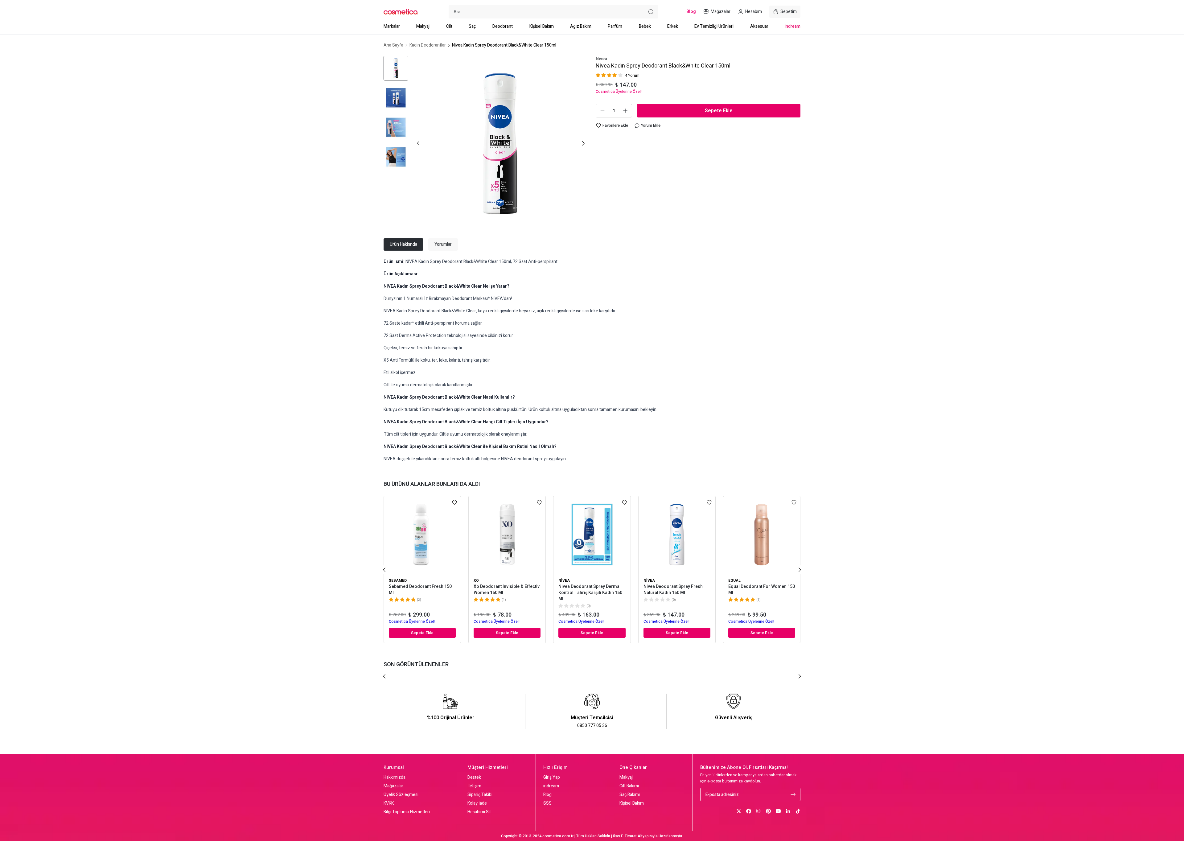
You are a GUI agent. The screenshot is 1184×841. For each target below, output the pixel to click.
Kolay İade (477, 803)
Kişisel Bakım (541, 26)
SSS (547, 803)
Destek (474, 777)
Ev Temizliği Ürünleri (714, 26)
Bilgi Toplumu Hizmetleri (407, 812)
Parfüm (615, 26)
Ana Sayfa (393, 45)
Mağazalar (393, 786)
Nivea (601, 59)
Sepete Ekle (719, 110)
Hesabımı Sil (479, 812)
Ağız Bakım (580, 26)
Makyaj (423, 26)
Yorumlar (443, 244)
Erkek (672, 26)
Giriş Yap (551, 777)
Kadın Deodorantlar (427, 45)
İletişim (474, 786)
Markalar (392, 26)
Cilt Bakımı (629, 786)
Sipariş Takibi (479, 795)
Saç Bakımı (629, 795)
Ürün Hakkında (403, 244)
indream (792, 26)
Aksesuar (759, 26)
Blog (547, 795)
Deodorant (502, 26)
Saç (472, 26)
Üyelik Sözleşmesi (401, 795)
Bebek (645, 26)
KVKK (389, 803)
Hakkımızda (394, 777)
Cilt (449, 26)
